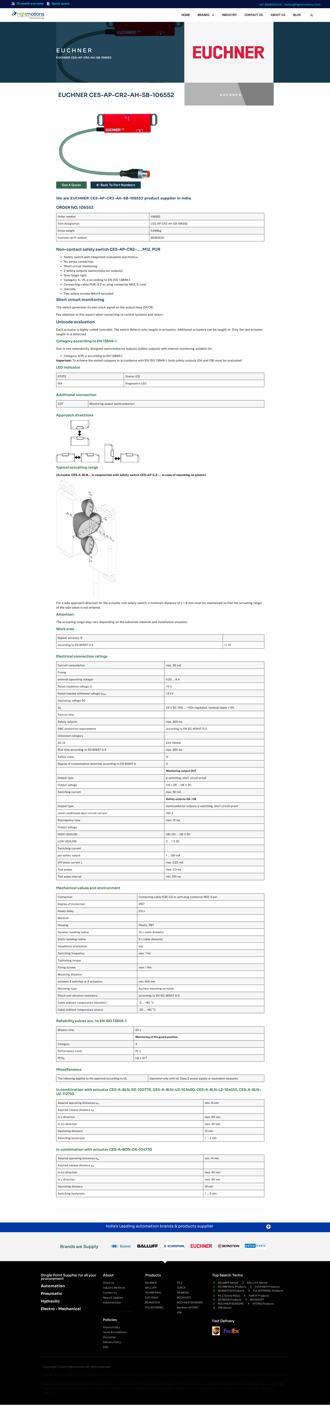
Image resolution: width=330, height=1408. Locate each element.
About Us (278, 15)
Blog (297, 15)
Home (185, 15)
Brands (203, 15)
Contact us (253, 15)
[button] (269, 4)
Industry (229, 15)
